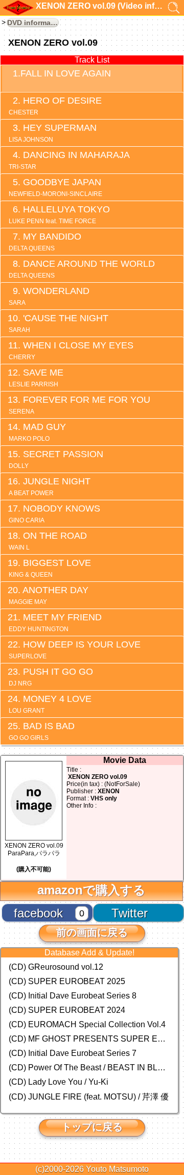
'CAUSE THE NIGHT (58, 323)
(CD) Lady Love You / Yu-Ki (58, 1082)
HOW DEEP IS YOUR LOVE (75, 649)
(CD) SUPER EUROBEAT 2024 (67, 1010)
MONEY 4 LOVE (50, 704)
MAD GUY (37, 432)
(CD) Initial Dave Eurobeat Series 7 (72, 1053)
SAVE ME (36, 377)
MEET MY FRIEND (55, 622)
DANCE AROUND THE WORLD (82, 269)
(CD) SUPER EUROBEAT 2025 (67, 981)
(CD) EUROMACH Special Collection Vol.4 (87, 1024)
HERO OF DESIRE (55, 105)
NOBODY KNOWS (54, 513)
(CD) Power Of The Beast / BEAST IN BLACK (89, 1067)
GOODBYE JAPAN (55, 187)
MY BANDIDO (45, 241)
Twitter (129, 913)
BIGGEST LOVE (50, 568)
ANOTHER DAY (48, 595)
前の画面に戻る (92, 932)
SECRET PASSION (56, 459)
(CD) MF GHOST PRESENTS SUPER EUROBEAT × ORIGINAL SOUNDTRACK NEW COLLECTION (89, 1038)
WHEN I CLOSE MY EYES (71, 350)
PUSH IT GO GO (51, 677)
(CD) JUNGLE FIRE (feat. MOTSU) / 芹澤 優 (89, 1096)
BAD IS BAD (42, 731)
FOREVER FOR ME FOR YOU (79, 405)
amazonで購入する (91, 890)
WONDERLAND (49, 296)
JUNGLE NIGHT (49, 486)
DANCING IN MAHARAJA (69, 160)
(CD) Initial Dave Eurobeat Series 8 (72, 995)
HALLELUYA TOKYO (59, 214)
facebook (38, 913)
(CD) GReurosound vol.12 (56, 967)
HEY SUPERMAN (53, 133)
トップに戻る (92, 1126)
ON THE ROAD (48, 541)
